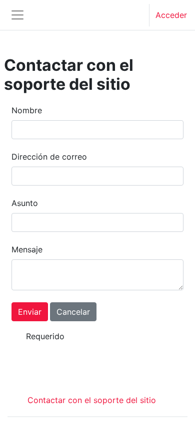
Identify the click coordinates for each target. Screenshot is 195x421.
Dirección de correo (49, 157)
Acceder (171, 15)
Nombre (27, 110)
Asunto (25, 203)
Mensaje (27, 249)
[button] (132, 15)
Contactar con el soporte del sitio (92, 400)
